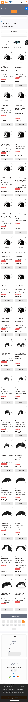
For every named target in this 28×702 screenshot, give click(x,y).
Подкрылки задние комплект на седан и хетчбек (20, 355)
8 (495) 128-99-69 (14, 651)
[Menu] (2, 2)
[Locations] (18, 2)
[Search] (2, 17)
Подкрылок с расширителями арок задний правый (7, 455)
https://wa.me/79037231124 (12, 670)
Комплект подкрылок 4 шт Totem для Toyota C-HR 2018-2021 (6, 144)
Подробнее (5, 695)
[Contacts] (22, 2)
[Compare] (12, 58)
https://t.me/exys (15, 670)
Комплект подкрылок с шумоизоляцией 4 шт (6, 179)
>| (14, 628)
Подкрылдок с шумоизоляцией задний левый (5, 320)
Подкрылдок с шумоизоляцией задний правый (19, 320)
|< (3, 621)
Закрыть (14, 11)
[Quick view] (12, 52)
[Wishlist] (12, 55)
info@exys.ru (14, 673)
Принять (14, 699)
